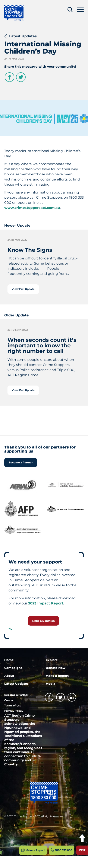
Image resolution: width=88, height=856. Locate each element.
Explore (52, 660)
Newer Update (17, 225)
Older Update (16, 315)
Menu (80, 9)
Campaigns (13, 668)
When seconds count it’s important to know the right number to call (41, 345)
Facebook (9, 77)
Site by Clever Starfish (13, 824)
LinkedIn (71, 697)
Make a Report (57, 676)
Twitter (21, 77)
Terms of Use (12, 705)
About (9, 676)
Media (50, 684)
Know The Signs (29, 250)
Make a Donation (43, 620)
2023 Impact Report (45, 603)
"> (10, 629)
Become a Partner (21, 462)
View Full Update (23, 289)
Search (70, 9)
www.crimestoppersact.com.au (32, 208)
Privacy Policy (13, 710)
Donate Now (55, 668)
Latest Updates (23, 36)
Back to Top (82, 838)
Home (9, 660)
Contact (9, 700)
